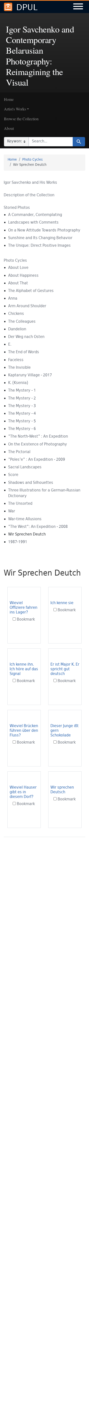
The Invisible (19, 367)
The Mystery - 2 (22, 398)
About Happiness (23, 275)
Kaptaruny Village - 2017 (30, 375)
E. (9, 344)
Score (13, 475)
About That (18, 283)
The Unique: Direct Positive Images (39, 245)
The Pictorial (19, 452)
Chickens (16, 314)
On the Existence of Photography (37, 444)
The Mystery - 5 (22, 421)
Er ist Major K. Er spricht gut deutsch (64, 669)
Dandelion (17, 329)
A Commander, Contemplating (35, 215)
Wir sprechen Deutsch (62, 790)
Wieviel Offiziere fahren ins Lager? (23, 608)
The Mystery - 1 (22, 390)
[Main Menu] (78, 7)
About (9, 128)
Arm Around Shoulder (27, 306)
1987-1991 (17, 542)
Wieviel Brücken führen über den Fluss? (24, 731)
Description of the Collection (29, 195)
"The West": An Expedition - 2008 (38, 527)
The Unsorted (20, 503)
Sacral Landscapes (25, 467)
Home (9, 99)
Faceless (15, 360)
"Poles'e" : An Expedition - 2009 (36, 459)
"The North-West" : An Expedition (38, 436)
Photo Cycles (32, 159)
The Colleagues (22, 321)
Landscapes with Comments (33, 222)
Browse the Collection (21, 118)
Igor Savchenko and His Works (30, 182)
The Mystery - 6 (22, 429)
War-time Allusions (25, 519)
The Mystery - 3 (22, 406)
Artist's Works (15, 108)
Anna (12, 298)
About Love (18, 268)
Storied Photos (17, 208)
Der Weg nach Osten (26, 337)
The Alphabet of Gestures (31, 291)
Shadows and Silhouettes (30, 483)
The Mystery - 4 (22, 413)
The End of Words (23, 352)
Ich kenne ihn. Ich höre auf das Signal (24, 669)
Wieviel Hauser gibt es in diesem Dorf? (23, 792)
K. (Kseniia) (18, 383)
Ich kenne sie (61, 603)
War (11, 511)
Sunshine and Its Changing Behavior (40, 238)
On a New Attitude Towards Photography (44, 230)
